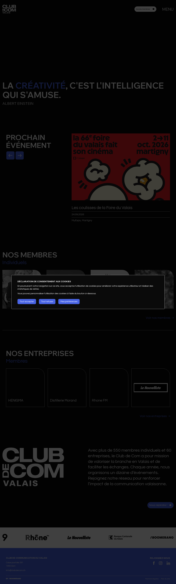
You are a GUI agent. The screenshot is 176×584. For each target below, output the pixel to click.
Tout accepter (27, 301)
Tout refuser (47, 301)
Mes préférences (68, 301)
